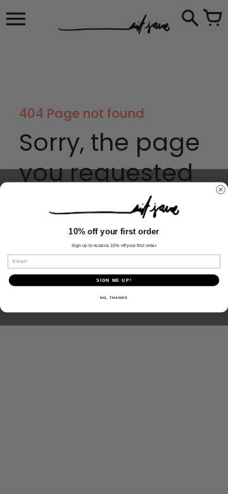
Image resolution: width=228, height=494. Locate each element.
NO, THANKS (114, 297)
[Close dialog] (221, 189)
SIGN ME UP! (114, 279)
